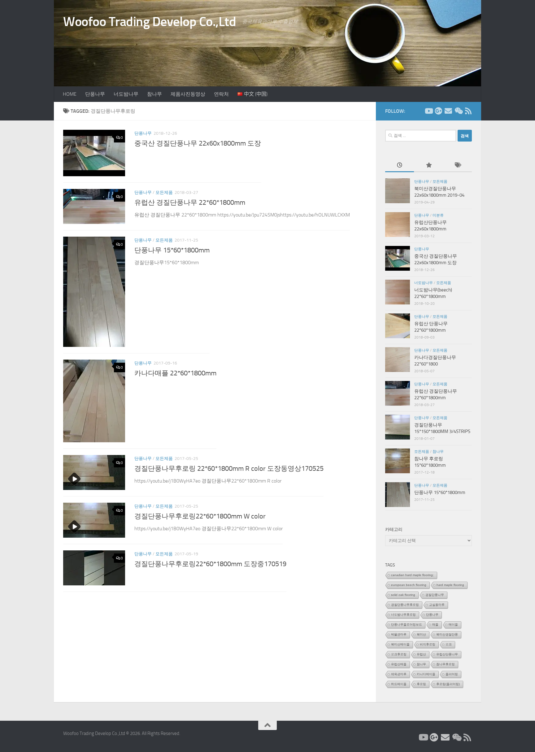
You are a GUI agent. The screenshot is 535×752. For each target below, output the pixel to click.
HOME (69, 94)
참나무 (154, 94)
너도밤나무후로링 (403, 614)
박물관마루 (399, 634)
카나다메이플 (426, 674)
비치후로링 (427, 644)
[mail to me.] (448, 111)
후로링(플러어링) (448, 684)
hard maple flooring (450, 585)
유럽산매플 (399, 664)
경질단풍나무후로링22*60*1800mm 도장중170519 (210, 564)
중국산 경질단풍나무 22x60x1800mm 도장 (197, 143)
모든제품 (164, 192)
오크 (449, 644)
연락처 (221, 94)
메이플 (453, 624)
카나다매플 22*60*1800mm (175, 373)
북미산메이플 (400, 644)
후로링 (421, 684)
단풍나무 (95, 94)
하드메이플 (399, 684)
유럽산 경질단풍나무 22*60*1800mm (189, 203)
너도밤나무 (126, 94)
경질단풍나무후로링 (405, 604)
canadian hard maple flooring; (412, 575)
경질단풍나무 (434, 595)
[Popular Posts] (428, 165)
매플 (435, 624)
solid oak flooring (403, 595)
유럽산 (421, 654)
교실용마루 (437, 604)
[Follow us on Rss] (468, 111)
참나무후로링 (445, 664)
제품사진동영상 (188, 94)
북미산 (421, 634)
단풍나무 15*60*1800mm (172, 250)
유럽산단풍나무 (447, 654)
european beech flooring (408, 585)
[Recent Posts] (399, 165)
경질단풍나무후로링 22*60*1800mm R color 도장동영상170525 (229, 469)
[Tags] (457, 165)
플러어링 (452, 674)
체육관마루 (399, 674)
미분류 (438, 215)
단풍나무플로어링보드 (406, 624)
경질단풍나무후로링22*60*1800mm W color (200, 516)
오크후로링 (399, 654)
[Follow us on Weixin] (458, 111)
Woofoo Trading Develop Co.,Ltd (149, 21)
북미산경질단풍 (447, 634)
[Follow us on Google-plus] (438, 111)
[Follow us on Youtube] (428, 111)
